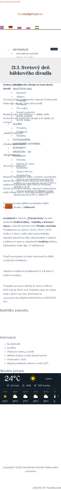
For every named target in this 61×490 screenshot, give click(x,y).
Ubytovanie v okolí (16, 359)
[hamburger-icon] (54, 49)
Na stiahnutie (13, 344)
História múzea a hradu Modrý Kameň (26, 355)
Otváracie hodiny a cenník (20, 351)
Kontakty (11, 348)
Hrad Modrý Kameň (10, 1)
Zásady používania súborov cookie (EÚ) (27, 363)
